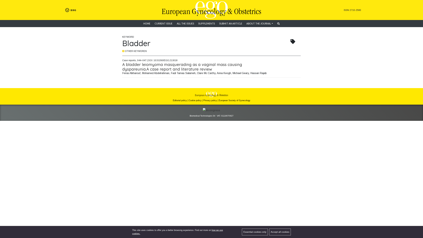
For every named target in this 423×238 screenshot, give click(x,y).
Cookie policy (195, 100)
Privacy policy (210, 100)
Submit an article (230, 23)
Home (146, 23)
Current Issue (164, 23)
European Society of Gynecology (234, 100)
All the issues (185, 23)
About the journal (258, 23)
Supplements (206, 23)
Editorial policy (180, 100)
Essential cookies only (254, 232)
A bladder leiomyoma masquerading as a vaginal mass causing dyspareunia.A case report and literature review (182, 67)
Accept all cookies (280, 232)
